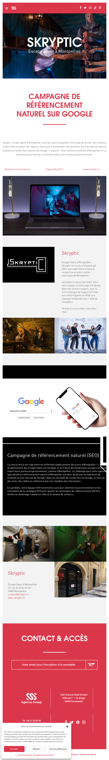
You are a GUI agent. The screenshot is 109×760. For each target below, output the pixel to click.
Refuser (36, 749)
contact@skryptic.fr (18, 594)
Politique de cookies (25, 755)
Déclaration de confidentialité (43, 755)
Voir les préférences (58, 749)
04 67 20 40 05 (34, 720)
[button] (67, 726)
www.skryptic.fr (91, 169)
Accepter (14, 749)
